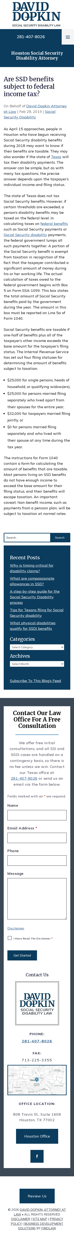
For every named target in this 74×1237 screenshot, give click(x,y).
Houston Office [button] (37, 1136)
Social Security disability (25, 234)
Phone (13, 850)
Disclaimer (15, 928)
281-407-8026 (31, 36)
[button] (68, 37)
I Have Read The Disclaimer (33, 938)
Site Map (39, 1219)
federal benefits (54, 223)
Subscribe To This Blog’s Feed (35, 680)
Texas (56, 156)
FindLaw (48, 1228)
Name (12, 805)
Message (15, 873)
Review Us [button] (37, 1196)
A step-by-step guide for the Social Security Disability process (35, 597)
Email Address (22, 828)
